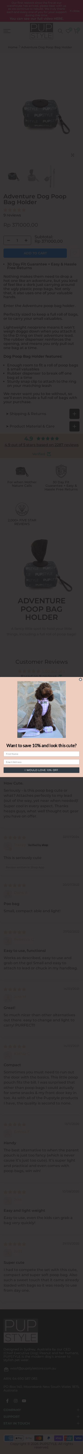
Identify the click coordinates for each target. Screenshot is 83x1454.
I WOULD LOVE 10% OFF (41, 770)
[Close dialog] (80, 679)
